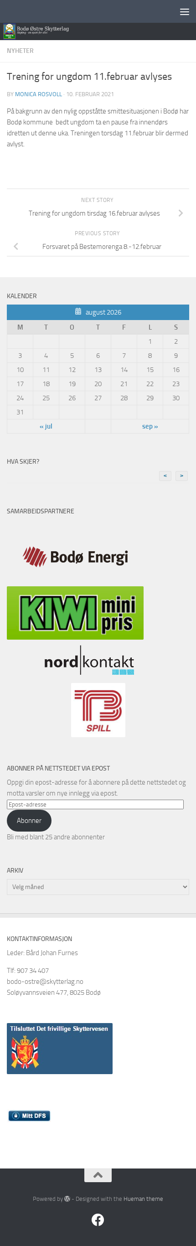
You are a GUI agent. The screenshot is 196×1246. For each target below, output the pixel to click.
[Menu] (184, 11)
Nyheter (20, 51)
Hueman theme (143, 1198)
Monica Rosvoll (38, 94)
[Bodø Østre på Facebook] (98, 1220)
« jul (46, 426)
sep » (150, 426)
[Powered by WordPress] (67, 1199)
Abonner (29, 821)
